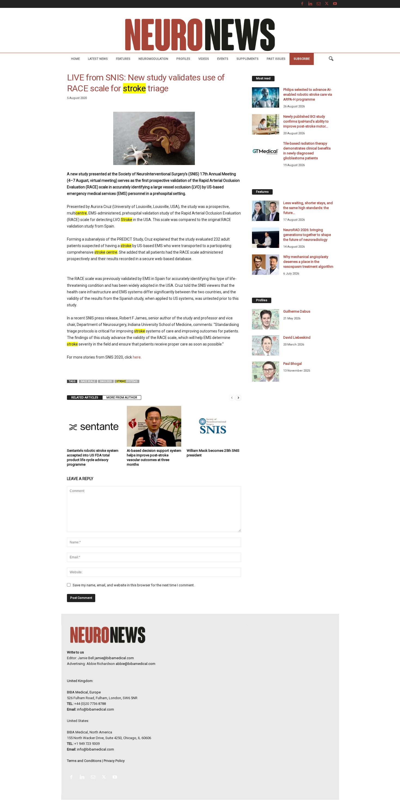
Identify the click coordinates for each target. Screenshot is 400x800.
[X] (327, 4)
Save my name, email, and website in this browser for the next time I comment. (134, 585)
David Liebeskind (296, 337)
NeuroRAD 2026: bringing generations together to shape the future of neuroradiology (307, 235)
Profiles (183, 59)
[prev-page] (232, 397)
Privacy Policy (114, 761)
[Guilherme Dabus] (265, 319)
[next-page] (238, 397)
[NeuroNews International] (200, 34)
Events (222, 59)
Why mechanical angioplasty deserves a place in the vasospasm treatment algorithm (308, 262)
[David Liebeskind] (265, 345)
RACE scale (88, 381)
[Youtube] (335, 4)
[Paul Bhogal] (265, 371)
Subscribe (302, 59)
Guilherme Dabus (296, 311)
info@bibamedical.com (95, 709)
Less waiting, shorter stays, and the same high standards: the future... (308, 208)
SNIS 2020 (106, 381)
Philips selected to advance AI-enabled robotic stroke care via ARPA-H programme (307, 94)
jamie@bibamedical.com (114, 658)
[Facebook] (302, 4)
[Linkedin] (310, 4)
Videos (203, 59)
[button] (331, 59)
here (137, 357)
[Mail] (318, 4)
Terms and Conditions (84, 761)
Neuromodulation (153, 59)
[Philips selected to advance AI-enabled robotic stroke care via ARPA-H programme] (265, 97)
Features (123, 59)
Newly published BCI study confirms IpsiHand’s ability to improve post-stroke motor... (306, 121)
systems (126, 381)
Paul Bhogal (292, 364)
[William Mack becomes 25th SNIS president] (214, 426)
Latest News (98, 59)
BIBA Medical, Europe (84, 692)
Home (75, 59)
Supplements (247, 59)
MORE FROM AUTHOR (121, 397)
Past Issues (276, 59)
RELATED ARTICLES (84, 397)
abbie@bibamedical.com (135, 664)
